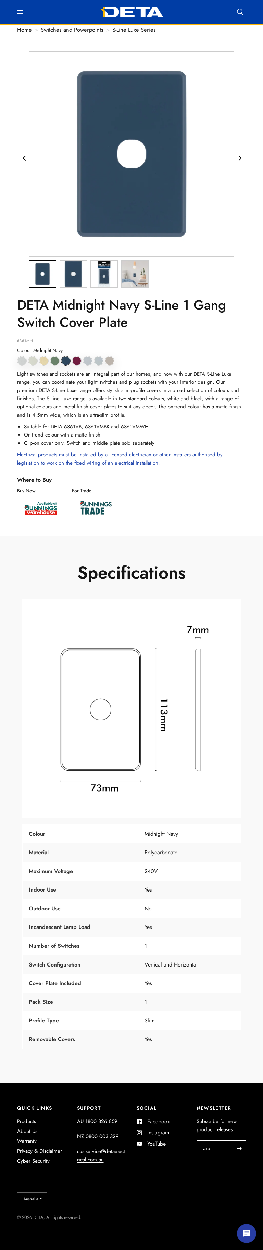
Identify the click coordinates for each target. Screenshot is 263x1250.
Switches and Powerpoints (72, 30)
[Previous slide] (23, 150)
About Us (27, 1131)
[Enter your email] (239, 1148)
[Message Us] (246, 1233)
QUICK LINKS (34, 1108)
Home (24, 30)
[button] (22, 361)
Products (26, 1121)
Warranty (27, 1141)
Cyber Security (33, 1161)
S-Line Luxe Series (134, 30)
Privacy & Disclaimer (39, 1151)
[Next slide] (239, 150)
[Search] (240, 12)
